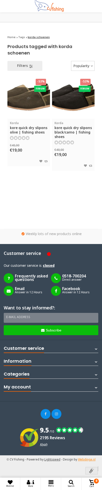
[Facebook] (46, 414)
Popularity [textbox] (81, 66)
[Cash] (91, 471)
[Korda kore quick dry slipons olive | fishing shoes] (28, 97)
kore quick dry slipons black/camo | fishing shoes (73, 130)
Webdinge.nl (87, 460)
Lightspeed (52, 460)
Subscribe (53, 330)
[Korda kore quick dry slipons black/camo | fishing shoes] (73, 97)
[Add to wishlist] (40, 161)
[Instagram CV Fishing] (56, 414)
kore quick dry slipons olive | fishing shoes (28, 128)
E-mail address (18, 317)
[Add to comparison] (46, 161)
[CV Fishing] (51, 6)
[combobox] (83, 66)
